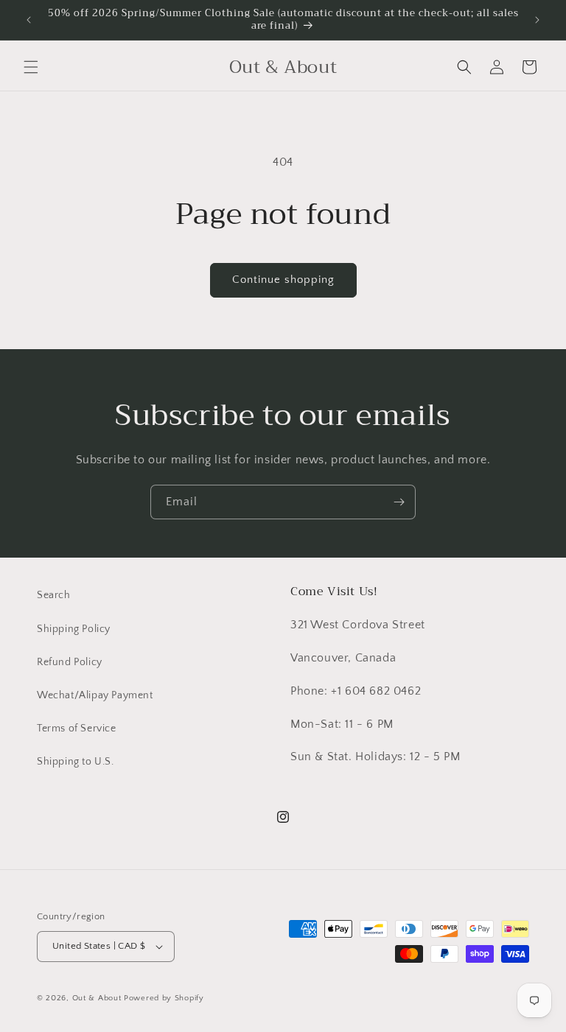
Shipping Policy (74, 629)
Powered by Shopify (164, 998)
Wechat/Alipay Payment (95, 695)
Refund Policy (69, 662)
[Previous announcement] (29, 20)
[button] (31, 67)
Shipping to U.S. (75, 762)
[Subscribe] (398, 502)
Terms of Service (76, 728)
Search (54, 595)
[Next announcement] (537, 20)
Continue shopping (283, 279)
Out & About (97, 998)
